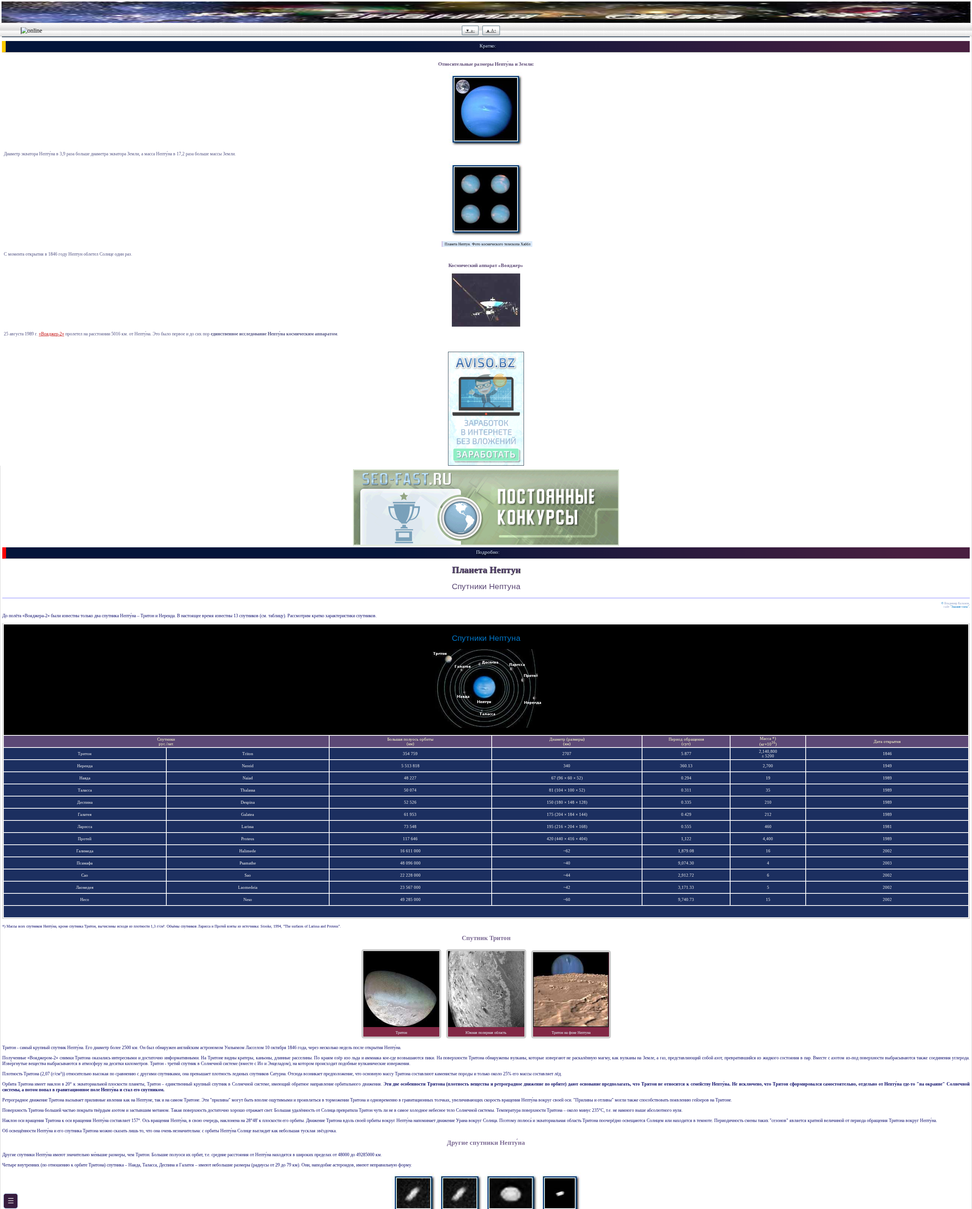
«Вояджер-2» (51, 334)
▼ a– (470, 30)
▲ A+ (491, 30)
